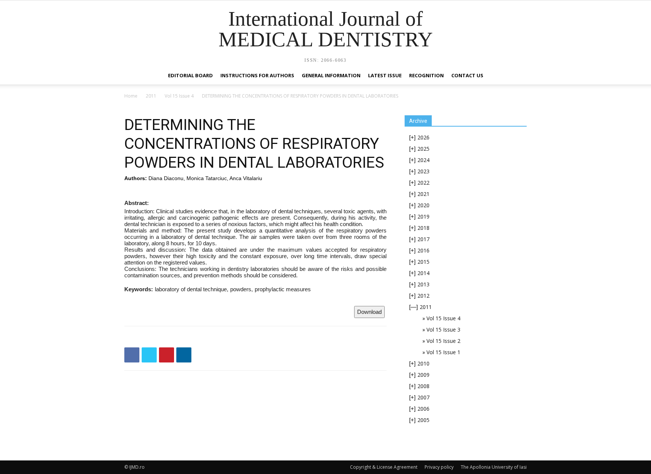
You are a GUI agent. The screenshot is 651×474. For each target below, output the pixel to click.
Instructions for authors (257, 75)
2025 (423, 148)
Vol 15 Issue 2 (443, 340)
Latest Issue (385, 75)
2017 (423, 239)
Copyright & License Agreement (383, 467)
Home (131, 96)
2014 (423, 273)
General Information (331, 75)
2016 (423, 250)
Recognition (426, 75)
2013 (423, 284)
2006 (423, 408)
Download (369, 312)
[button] (518, 76)
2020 (423, 205)
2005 (423, 420)
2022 (423, 182)
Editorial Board (190, 75)
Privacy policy (439, 467)
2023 (423, 171)
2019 (423, 216)
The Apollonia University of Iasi (494, 467)
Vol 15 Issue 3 (443, 329)
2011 (151, 96)
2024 (423, 160)
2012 (423, 295)
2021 (423, 193)
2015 (423, 261)
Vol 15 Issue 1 (443, 352)
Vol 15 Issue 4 (179, 96)
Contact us (467, 75)
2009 (423, 374)
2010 (423, 363)
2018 (423, 227)
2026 (423, 137)
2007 (423, 397)
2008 (423, 386)
